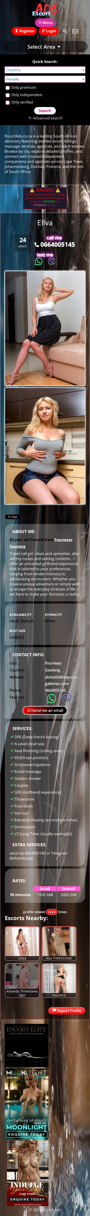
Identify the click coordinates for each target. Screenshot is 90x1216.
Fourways (63, 539)
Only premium (23, 87)
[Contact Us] (75, 31)
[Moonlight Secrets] (26, 1138)
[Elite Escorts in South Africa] (26, 1065)
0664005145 (57, 244)
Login (51, 30)
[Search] (65, 31)
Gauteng (17, 546)
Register (26, 30)
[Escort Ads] (44, 9)
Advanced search (47, 118)
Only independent (26, 94)
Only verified (21, 102)
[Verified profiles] (45, 207)
